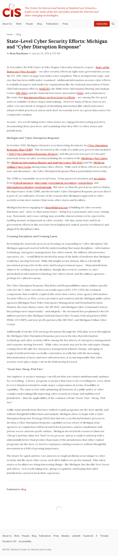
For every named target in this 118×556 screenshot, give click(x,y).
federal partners (23, 182)
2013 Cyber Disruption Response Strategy (33, 153)
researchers (85, 182)
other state (41, 182)
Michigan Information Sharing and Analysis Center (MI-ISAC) (47, 162)
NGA (80, 93)
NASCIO (44, 88)
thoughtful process (56, 207)
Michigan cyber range (94, 158)
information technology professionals (29, 187)
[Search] (113, 23)
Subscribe (101, 23)
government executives (62, 182)
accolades (100, 178)
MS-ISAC (21, 93)
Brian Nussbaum (19, 53)
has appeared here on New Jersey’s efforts (49, 97)
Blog (23, 489)
